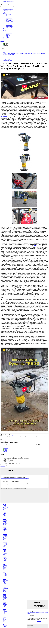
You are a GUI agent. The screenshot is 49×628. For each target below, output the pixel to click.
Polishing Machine (9, 21)
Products (5, 13)
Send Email (3, 466)
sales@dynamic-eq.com (8, 9)
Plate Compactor (9, 25)
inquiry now (3, 445)
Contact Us (5, 38)
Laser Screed (8, 14)
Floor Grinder (8, 20)
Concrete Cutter (9, 18)
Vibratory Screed (9, 15)
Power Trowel (8, 17)
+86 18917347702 (7, 10)
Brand (4, 30)
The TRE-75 (4, 117)
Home (4, 12)
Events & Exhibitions (7, 60)
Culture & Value (9, 33)
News (4, 28)
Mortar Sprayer (9, 27)
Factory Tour (8, 34)
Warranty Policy (6, 37)
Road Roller (8, 23)
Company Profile (9, 32)
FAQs (7, 36)
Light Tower (8, 22)
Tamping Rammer (9, 26)
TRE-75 (36, 245)
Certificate (8, 35)
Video (4, 29)
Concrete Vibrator (9, 19)
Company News (6, 59)
